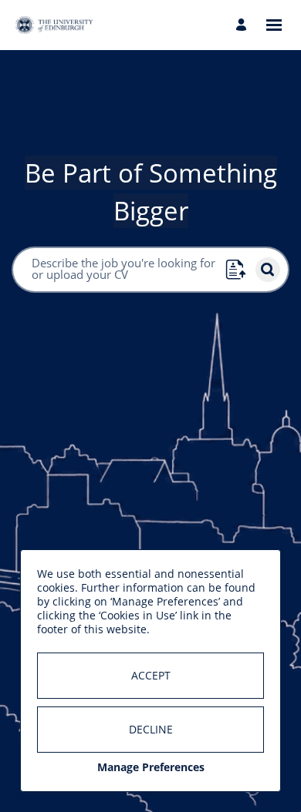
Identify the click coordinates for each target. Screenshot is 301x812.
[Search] (267, 269)
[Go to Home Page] (54, 25)
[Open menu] (274, 25)
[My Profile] (243, 25)
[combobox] (118, 269)
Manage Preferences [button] (151, 767)
